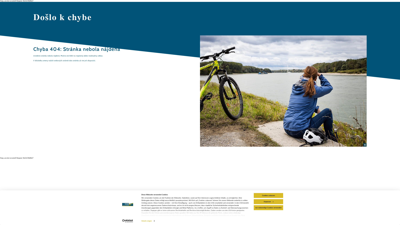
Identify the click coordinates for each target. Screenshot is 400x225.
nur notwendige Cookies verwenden (268, 208)
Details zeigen (146, 221)
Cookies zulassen (268, 195)
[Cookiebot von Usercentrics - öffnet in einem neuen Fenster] (128, 220)
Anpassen (267, 201)
